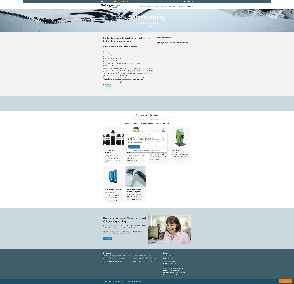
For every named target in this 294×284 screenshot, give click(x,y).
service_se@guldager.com (172, 274)
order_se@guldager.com (173, 268)
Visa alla (127, 123)
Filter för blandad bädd (113, 189)
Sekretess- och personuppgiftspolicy (149, 150)
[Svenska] (115, 1)
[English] (106, 1)
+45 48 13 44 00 (169, 42)
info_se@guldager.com (171, 270)
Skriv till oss (107, 238)
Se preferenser (159, 146)
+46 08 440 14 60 (189, 1)
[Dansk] (102, 1)
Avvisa (147, 146)
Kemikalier (166, 123)
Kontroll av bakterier (147, 123)
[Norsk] (111, 1)
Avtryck (159, 150)
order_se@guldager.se (171, 266)
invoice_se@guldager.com (174, 272)
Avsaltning (135, 123)
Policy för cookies (137, 150)
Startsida (143, 26)
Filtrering (158, 123)
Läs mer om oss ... (148, 261)
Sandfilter (175, 150)
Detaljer (113, 137)
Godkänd (134, 146)
